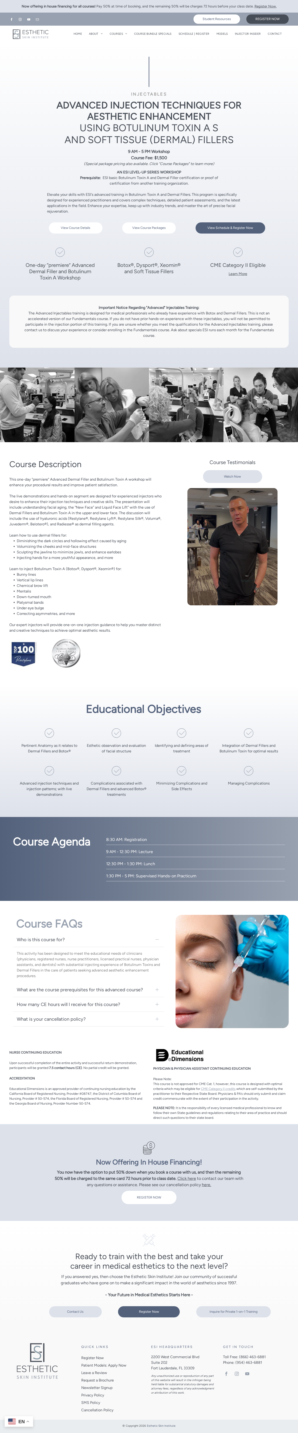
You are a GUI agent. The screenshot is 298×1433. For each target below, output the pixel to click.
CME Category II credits (218, 1089)
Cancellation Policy (97, 1410)
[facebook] (11, 20)
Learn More (238, 274)
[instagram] (20, 20)
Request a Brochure (97, 1380)
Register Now (92, 1358)
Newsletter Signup (96, 1387)
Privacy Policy (92, 1395)
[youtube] (29, 20)
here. (206, 1184)
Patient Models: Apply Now (103, 1365)
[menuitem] (77, 34)
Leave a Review (94, 1373)
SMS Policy (90, 1402)
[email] (37, 20)
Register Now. (265, 6)
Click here (186, 1178)
